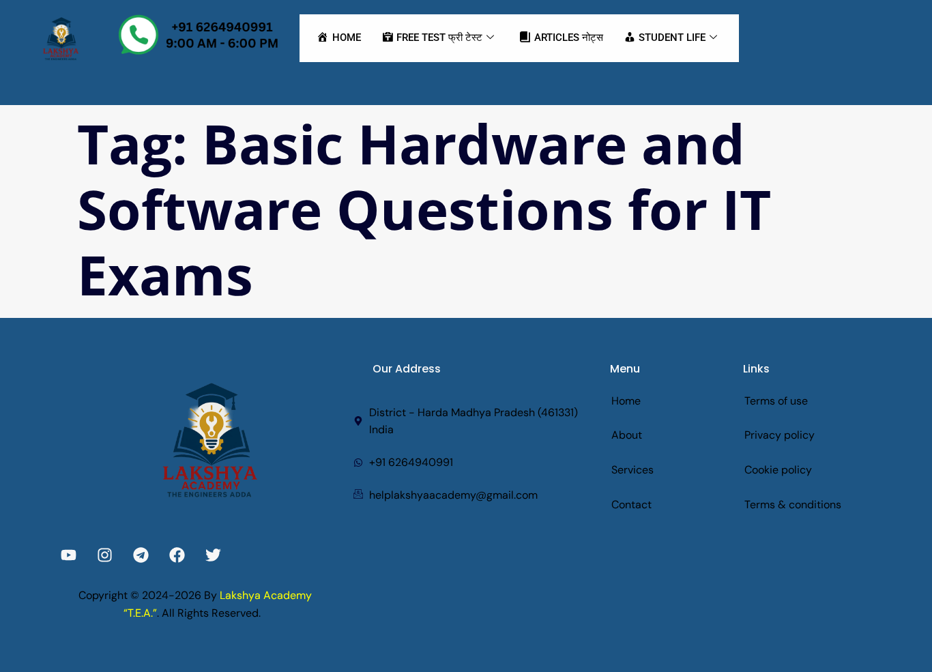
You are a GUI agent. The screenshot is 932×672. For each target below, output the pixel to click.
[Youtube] (68, 555)
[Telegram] (141, 555)
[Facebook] (177, 555)
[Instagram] (105, 555)
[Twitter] (213, 555)
